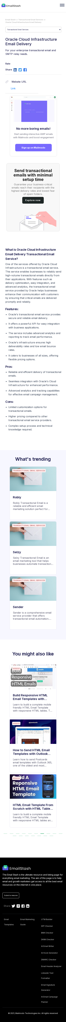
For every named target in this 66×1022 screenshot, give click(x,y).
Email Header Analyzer (51, 966)
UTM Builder (46, 919)
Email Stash (10, 20)
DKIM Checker (47, 939)
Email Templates (9, 922)
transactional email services (30, 20)
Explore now (33, 200)
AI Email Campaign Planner (49, 999)
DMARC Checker (48, 959)
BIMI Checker (47, 933)
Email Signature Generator (48, 987)
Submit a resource (10, 895)
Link (13, 88)
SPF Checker (47, 926)
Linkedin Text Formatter (47, 975)
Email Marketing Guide (27, 922)
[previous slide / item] (4, 747)
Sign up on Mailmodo (33, 147)
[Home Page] (11, 6)
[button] (5, 833)
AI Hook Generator (49, 953)
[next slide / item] (61, 747)
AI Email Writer (47, 946)
